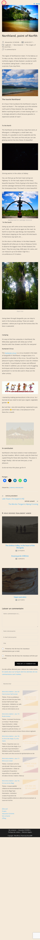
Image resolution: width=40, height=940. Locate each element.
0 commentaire (10, 49)
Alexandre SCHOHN (12, 42)
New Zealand (18, 45)
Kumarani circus (10, 353)
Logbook (8, 45)
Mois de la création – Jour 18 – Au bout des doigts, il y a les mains (11, 738)
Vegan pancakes (20, 597)
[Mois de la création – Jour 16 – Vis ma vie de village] (30, 787)
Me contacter (6, 816)
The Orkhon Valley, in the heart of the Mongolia (20, 546)
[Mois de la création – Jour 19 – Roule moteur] (30, 720)
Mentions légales (27, 832)
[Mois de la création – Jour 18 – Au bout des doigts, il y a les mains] (30, 742)
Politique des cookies (14, 832)
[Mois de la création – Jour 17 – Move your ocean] (30, 765)
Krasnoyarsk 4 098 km (20, 556)
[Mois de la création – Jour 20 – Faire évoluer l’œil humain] (30, 698)
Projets (4, 811)
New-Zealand (19, 487)
